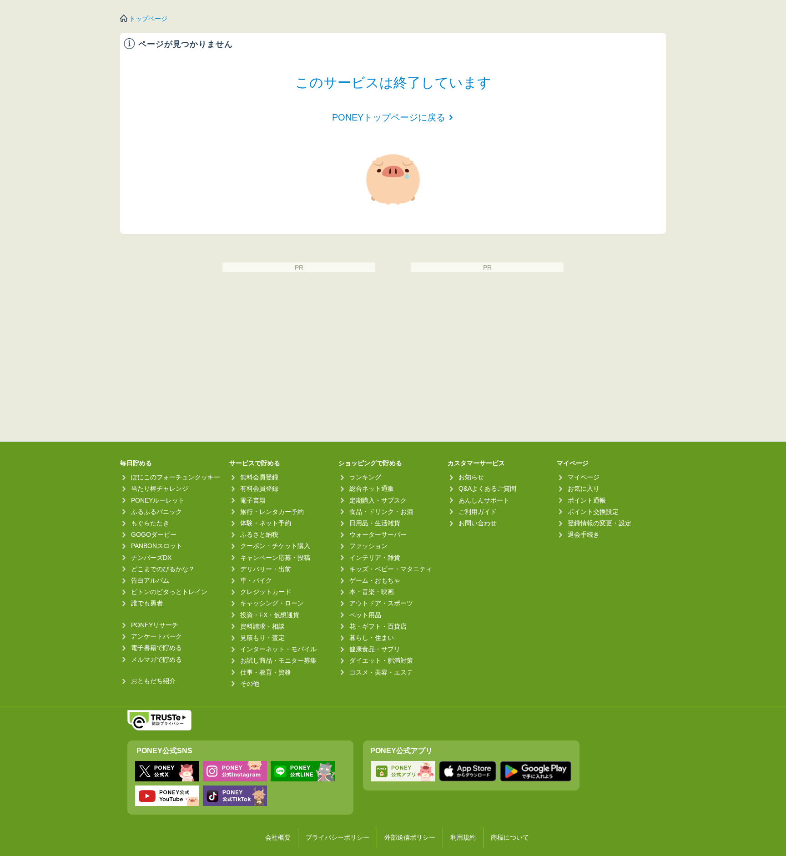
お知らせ (471, 477)
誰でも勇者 (147, 603)
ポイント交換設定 (593, 511)
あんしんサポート (483, 500)
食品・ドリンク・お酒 (381, 511)
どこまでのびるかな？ (163, 569)
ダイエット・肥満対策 (381, 660)
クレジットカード (265, 591)
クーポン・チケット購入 (275, 545)
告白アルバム (150, 580)
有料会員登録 (259, 488)
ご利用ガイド (477, 511)
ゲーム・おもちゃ (374, 580)
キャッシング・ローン (272, 603)
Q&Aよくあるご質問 (487, 488)
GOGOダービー (153, 534)
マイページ (584, 477)
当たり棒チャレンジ (159, 488)
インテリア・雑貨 (374, 557)
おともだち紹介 (153, 681)
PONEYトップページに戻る (388, 117)
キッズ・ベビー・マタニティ (390, 569)
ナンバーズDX (151, 557)
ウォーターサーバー (378, 534)
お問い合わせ (477, 523)
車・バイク (256, 580)
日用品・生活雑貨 (374, 523)
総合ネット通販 (371, 488)
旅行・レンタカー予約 (272, 511)
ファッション (368, 545)
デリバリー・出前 (265, 569)
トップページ (148, 18)
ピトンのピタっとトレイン (169, 591)
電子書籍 (253, 500)
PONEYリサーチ (154, 625)
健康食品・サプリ (374, 649)
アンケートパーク (156, 636)
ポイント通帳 (587, 500)
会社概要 (278, 837)
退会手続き (584, 534)
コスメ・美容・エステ (381, 672)
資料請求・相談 (262, 626)
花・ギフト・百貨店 (378, 626)
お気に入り (584, 488)
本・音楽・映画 (371, 591)
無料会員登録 (259, 477)
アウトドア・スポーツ (381, 603)
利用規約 (463, 837)
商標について (510, 837)
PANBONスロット (156, 545)
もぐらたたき (150, 523)
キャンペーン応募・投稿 (275, 557)
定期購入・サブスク (378, 500)
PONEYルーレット (158, 500)
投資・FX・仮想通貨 (269, 615)
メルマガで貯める (156, 659)
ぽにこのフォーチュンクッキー (175, 477)
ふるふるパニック (156, 511)
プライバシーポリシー (337, 837)
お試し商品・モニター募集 (278, 660)
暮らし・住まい (371, 637)
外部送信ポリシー (409, 837)
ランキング (365, 477)
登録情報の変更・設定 (599, 523)
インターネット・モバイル (278, 649)
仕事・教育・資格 (265, 672)
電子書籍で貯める (156, 647)
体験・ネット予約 (265, 523)
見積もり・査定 (262, 637)
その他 (249, 683)
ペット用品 (365, 615)
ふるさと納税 (259, 534)
